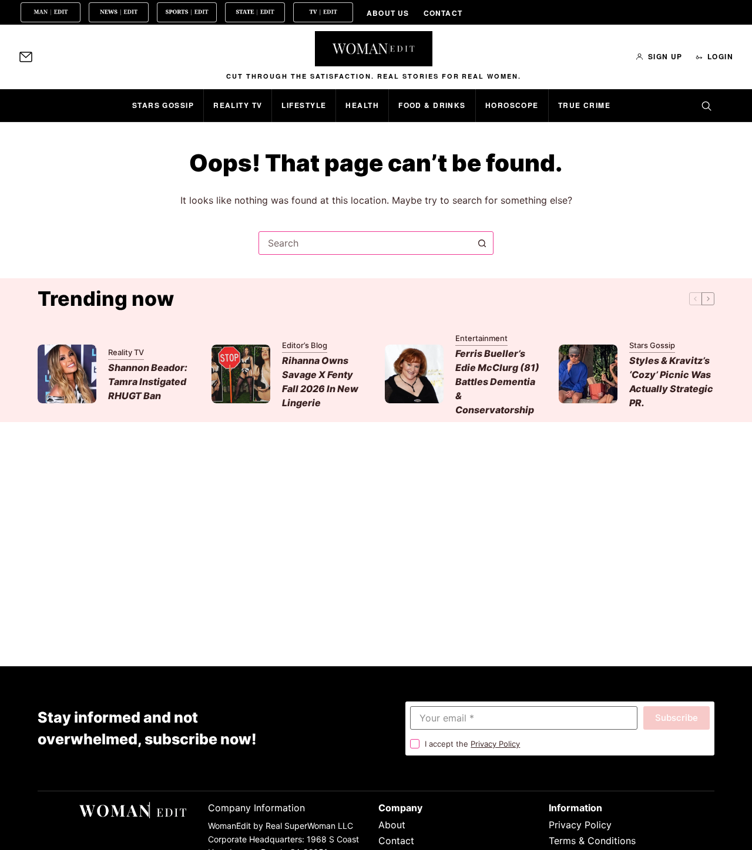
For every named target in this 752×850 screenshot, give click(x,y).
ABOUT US (388, 13)
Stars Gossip (163, 105)
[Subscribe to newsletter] (26, 57)
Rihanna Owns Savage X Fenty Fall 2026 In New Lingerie (320, 382)
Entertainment (481, 338)
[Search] (706, 105)
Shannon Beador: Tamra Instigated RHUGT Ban (147, 382)
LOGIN (720, 56)
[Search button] (482, 243)
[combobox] (365, 243)
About (391, 825)
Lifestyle (303, 105)
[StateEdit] (255, 12)
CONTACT (443, 13)
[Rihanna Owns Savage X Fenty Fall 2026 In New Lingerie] (241, 374)
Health (362, 105)
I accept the (472, 743)
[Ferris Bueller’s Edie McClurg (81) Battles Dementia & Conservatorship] (414, 374)
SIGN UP (665, 56)
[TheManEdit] (50, 12)
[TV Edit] (323, 12)
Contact (396, 840)
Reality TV (237, 105)
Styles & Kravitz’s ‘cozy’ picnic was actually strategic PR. (671, 382)
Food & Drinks (432, 105)
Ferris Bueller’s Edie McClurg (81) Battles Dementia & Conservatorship (497, 382)
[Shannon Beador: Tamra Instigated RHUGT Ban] (67, 374)
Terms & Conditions (592, 840)
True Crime (584, 105)
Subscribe (676, 717)
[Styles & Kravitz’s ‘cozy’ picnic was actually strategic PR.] (588, 374)
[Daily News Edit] (119, 12)
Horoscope (512, 105)
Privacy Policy (495, 743)
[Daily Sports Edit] (187, 12)
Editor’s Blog (304, 345)
